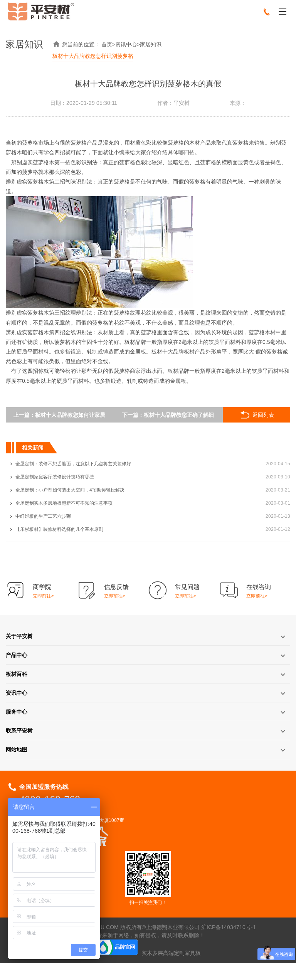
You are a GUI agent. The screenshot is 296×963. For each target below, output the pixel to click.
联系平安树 (19, 730)
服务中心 (16, 712)
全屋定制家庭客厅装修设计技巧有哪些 (54, 477)
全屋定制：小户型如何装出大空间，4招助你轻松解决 (69, 490)
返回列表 (263, 415)
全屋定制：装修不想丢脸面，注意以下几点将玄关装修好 (73, 463)
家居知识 (150, 44)
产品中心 (16, 655)
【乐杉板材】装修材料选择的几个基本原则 (59, 529)
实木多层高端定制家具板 (171, 953)
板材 (129, 342)
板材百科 (16, 674)
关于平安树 (19, 636)
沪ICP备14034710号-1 (228, 927)
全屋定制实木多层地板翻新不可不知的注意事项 (64, 503)
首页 (106, 44)
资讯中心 (126, 44)
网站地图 (16, 749)
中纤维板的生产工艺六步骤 (43, 516)
